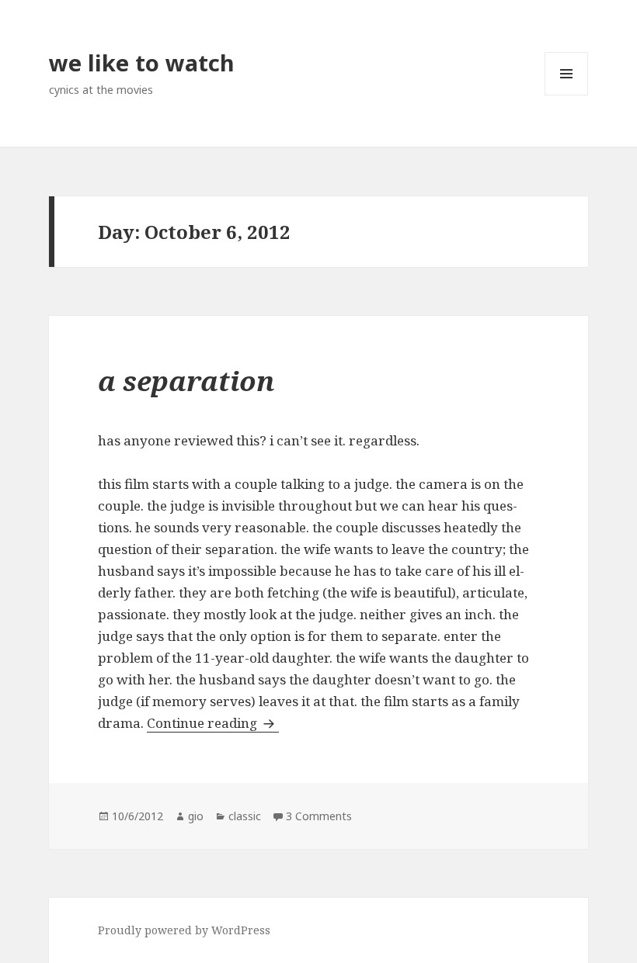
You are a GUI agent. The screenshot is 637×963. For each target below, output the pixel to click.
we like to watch (142, 62)
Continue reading (213, 723)
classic (244, 816)
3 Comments (319, 816)
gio (196, 816)
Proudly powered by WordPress (184, 930)
